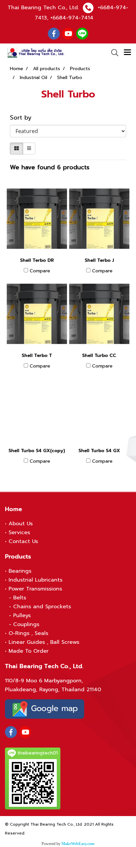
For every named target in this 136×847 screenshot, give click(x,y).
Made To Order (29, 651)
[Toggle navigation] (127, 52)
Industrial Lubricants (35, 580)
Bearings (20, 571)
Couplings (26, 624)
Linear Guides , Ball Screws (44, 642)
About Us (21, 524)
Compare (40, 271)
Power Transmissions (35, 589)
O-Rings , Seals (28, 633)
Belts (19, 598)
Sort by (24, 117)
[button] (112, 52)
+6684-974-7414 (71, 18)
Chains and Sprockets (42, 607)
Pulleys (22, 615)
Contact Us (23, 541)
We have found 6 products (49, 167)
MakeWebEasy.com (77, 843)
